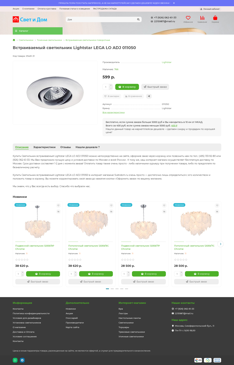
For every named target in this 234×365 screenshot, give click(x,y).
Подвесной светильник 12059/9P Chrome (34, 247)
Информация (22, 302)
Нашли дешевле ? (88, 147)
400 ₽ (174, 125)
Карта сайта (72, 327)
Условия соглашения (25, 336)
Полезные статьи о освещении (74, 8)
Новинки (71, 308)
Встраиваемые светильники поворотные (88, 40)
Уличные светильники (131, 336)
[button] (13, 244)
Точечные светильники (49, 40)
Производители (75, 322)
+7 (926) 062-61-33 (165, 17)
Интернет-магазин (132, 302)
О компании (28, 8)
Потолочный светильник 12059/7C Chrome (194, 247)
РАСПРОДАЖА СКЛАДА (105, 8)
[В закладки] (58, 205)
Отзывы (65, 147)
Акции (16, 8)
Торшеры (124, 327)
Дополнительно (77, 302)
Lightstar (166, 62)
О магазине (19, 327)
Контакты (18, 308)
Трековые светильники (132, 332)
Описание (22, 147)
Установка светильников (27, 322)
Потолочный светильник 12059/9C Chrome (88, 247)
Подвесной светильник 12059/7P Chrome (140, 247)
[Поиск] (138, 19)
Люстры (123, 313)
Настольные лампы (130, 318)
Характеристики (44, 147)
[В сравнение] (58, 211)
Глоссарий (72, 318)
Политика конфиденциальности (31, 313)
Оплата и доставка (47, 8)
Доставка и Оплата (23, 332)
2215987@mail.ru (164, 21)
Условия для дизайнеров (27, 318)
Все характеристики (114, 112)
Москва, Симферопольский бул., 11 (194, 326)
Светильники (26, 40)
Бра (121, 308)
